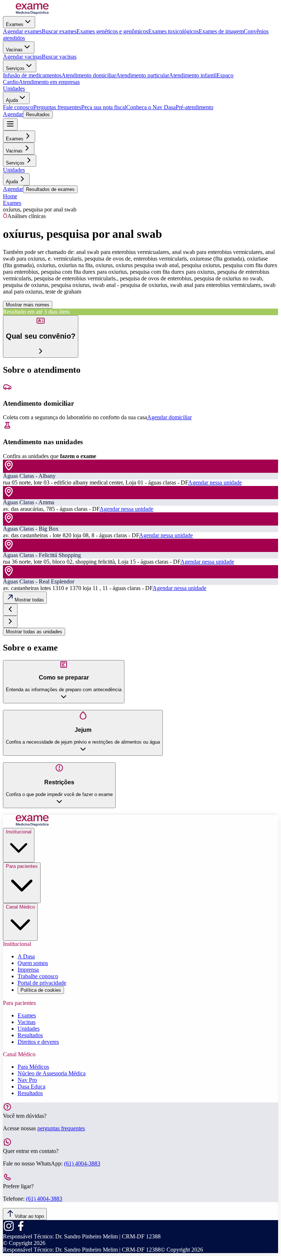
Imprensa (28, 969)
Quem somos (33, 963)
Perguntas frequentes (57, 107)
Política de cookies (40, 990)
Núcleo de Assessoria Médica (52, 1073)
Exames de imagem (221, 31)
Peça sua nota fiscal (103, 107)
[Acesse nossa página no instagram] (9, 1230)
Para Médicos (33, 1067)
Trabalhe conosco (38, 976)
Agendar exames (22, 31)
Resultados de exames (50, 189)
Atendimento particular (142, 75)
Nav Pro (27, 1080)
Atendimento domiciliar (88, 75)
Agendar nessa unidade (215, 482)
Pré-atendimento (194, 107)
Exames (14, 24)
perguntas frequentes (61, 1128)
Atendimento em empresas (49, 82)
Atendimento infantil (193, 75)
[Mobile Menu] (10, 124)
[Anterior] (10, 610)
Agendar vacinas (22, 57)
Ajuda (12, 100)
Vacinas (14, 49)
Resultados (38, 114)
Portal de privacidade (42, 983)
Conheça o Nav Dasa (151, 107)
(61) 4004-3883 (82, 1163)
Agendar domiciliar (169, 417)
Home (10, 196)
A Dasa (26, 956)
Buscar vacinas (59, 57)
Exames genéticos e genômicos (112, 31)
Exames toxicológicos (173, 31)
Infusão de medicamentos (32, 75)
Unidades (14, 88)
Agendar (13, 114)
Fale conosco (18, 107)
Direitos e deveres (38, 1042)
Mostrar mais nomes (27, 304)
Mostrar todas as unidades (34, 631)
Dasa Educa (31, 1086)
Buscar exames (59, 31)
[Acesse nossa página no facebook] (20, 1230)
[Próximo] (10, 622)
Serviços (15, 68)
